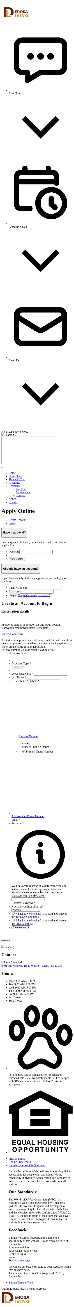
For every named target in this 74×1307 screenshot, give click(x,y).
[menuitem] (41, 473)
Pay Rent (21, 489)
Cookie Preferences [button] (20, 1161)
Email (15, 819)
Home (12, 472)
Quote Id (14, 551)
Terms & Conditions (27, 916)
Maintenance (23, 492)
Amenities (14, 482)
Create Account (21, 927)
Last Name (18, 677)
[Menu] (2, 467)
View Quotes (16, 559)
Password (14, 591)
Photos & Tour (17, 479)
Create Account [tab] (17, 519)
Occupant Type (21, 663)
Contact (20, 495)
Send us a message (19, 1260)
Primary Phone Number (39, 751)
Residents (14, 485)
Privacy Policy (24, 923)
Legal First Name (22, 673)
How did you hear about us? (28, 906)
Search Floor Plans (12, 634)
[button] (40, 889)
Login (13, 595)
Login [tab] (12, 523)
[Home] (15, 22)
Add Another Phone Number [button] (27, 816)
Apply (12, 498)
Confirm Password (23, 902)
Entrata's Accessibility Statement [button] (27, 1165)
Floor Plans (15, 476)
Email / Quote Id (18, 587)
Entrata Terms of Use (21, 1282)
